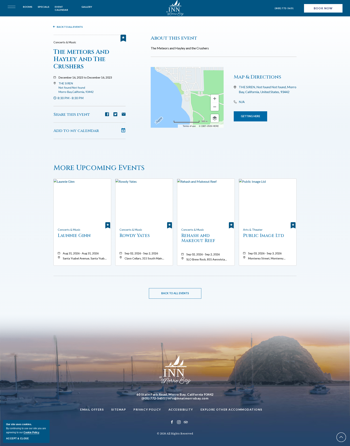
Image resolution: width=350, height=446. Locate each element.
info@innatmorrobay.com (188, 398)
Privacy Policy (147, 409)
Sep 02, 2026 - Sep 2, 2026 (141, 253)
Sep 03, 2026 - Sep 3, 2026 (265, 253)
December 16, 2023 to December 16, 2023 (85, 77)
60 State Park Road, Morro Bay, (175, 394)
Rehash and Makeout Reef (198, 238)
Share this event (71, 114)
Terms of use (189, 126)
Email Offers (92, 409)
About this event (174, 38)
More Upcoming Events (99, 168)
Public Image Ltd (263, 236)
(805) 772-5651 (284, 8)
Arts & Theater (252, 229)
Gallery (86, 6)
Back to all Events (70, 26)
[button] (76, 87)
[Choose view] (215, 118)
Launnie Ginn (74, 236)
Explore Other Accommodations (231, 409)
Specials (43, 6)
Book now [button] (323, 8)
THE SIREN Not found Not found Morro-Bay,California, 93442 (76, 87)
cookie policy (31, 432)
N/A (242, 102)
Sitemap (118, 409)
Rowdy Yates (135, 236)
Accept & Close (17, 438)
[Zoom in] (215, 99)
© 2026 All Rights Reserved (175, 433)
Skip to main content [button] (20, 3)
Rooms (27, 6)
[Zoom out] (215, 107)
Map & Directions (257, 77)
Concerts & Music (64, 42)
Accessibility (181, 409)
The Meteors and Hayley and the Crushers (81, 59)
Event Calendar (61, 8)
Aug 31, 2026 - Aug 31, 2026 (81, 253)
